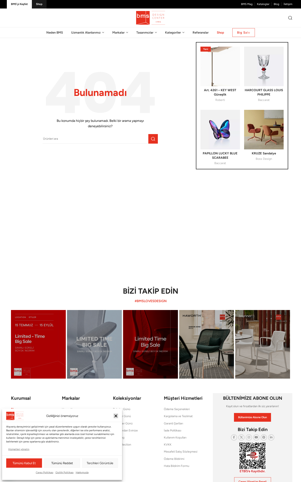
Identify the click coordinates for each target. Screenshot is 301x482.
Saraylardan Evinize (125, 430)
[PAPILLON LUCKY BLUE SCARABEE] (220, 129)
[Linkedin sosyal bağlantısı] (271, 437)
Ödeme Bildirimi (174, 459)
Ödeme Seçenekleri (177, 409)
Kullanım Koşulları (175, 437)
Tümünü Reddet (62, 463)
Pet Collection (122, 444)
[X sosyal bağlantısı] (241, 437)
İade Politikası (172, 430)
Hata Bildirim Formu (176, 466)
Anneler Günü (122, 416)
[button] (116, 416)
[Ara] (290, 18)
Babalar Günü (121, 409)
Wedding (118, 437)
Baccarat (264, 100)
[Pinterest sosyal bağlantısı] (264, 437)
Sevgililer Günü (123, 423)
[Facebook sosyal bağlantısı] (234, 437)
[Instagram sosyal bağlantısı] (249, 437)
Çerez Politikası (44, 472)
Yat (115, 459)
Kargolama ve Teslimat (178, 416)
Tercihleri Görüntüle (100, 463)
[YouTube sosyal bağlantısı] (256, 437)
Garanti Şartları (173, 423)
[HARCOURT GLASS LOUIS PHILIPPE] (264, 66)
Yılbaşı (117, 451)
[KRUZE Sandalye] (264, 129)
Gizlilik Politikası (64, 472)
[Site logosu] (150, 17)
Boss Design (264, 159)
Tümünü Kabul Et (24, 463)
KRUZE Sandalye (264, 153)
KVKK (167, 444)
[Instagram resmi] (38, 344)
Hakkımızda (82, 472)
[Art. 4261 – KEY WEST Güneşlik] (220, 66)
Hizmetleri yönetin (18, 449)
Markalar (71, 398)
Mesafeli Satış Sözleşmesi (180, 451)
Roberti (220, 100)
